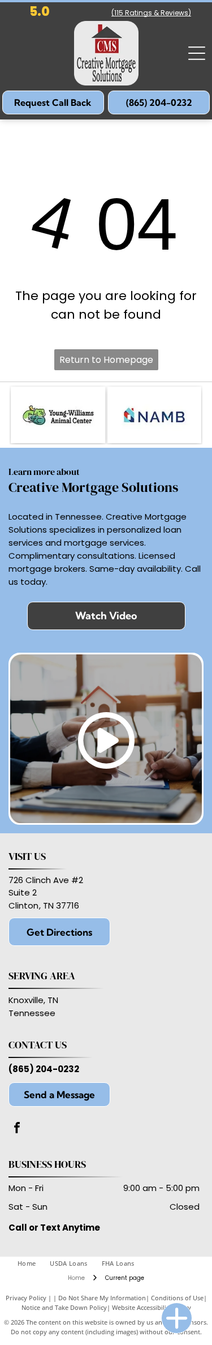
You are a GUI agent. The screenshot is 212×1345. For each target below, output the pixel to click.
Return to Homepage (106, 359)
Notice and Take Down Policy (64, 1307)
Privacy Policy (26, 1297)
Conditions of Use (177, 1297)
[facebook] (16, 1129)
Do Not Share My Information (102, 1297)
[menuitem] (34, 1264)
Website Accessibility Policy (151, 1307)
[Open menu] (196, 53)
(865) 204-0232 (43, 1069)
